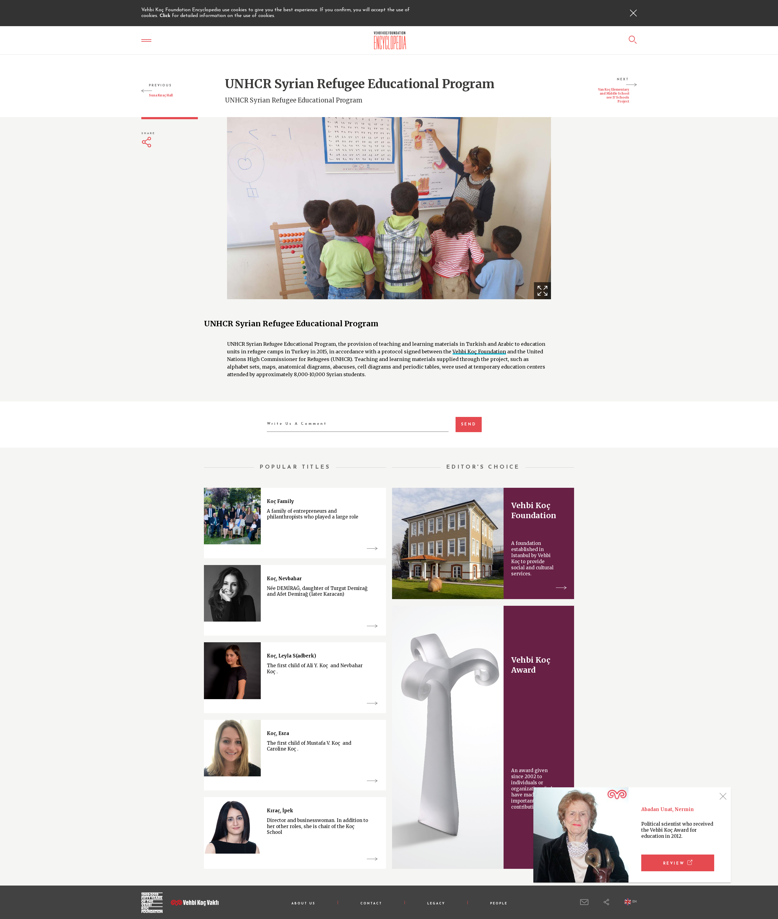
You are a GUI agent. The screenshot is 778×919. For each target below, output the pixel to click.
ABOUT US (303, 903)
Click (166, 15)
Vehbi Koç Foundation (479, 352)
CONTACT (371, 903)
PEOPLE (499, 903)
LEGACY (436, 903)
